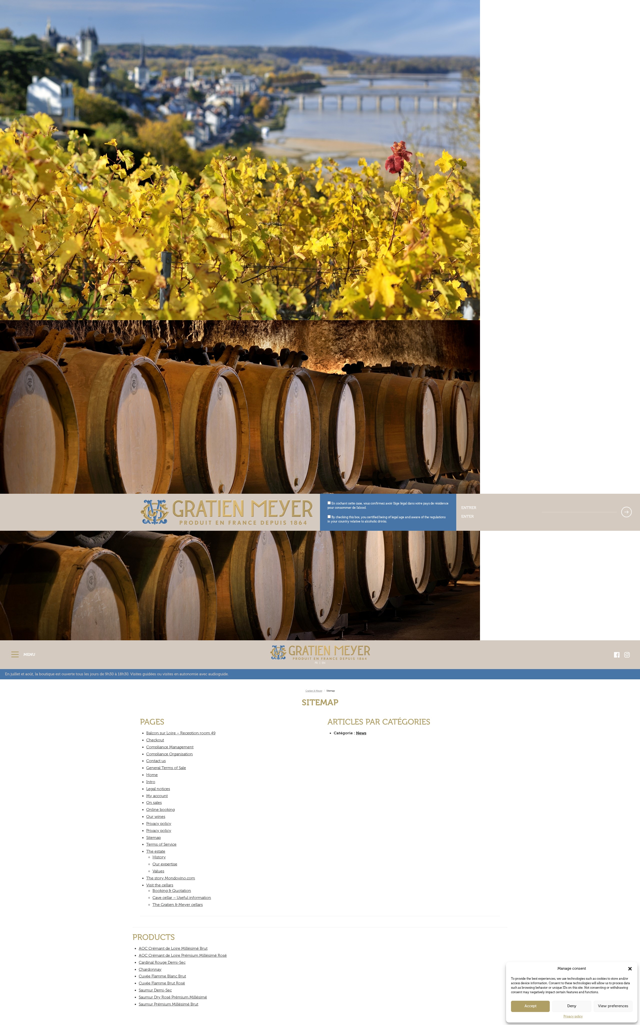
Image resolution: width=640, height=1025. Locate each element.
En (323, 663)
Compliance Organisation (169, 754)
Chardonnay (150, 969)
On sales (154, 802)
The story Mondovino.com (170, 878)
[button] (630, 968)
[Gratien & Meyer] (320, 652)
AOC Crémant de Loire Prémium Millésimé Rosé (183, 955)
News (361, 733)
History (159, 857)
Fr (316, 663)
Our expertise (164, 864)
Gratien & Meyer (314, 691)
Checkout (155, 740)
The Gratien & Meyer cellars (177, 904)
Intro (150, 782)
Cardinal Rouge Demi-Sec (162, 962)
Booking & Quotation (171, 890)
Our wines (155, 816)
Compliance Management (170, 747)
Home (152, 775)
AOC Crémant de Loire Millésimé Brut (173, 948)
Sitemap (153, 837)
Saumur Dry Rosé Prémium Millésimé (173, 997)
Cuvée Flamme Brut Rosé (162, 983)
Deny (571, 1006)
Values (158, 871)
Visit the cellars (159, 885)
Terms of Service (161, 844)
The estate (155, 851)
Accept (530, 1006)
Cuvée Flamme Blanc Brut (162, 976)
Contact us (156, 761)
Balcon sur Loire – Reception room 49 (181, 733)
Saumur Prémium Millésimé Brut (168, 1004)
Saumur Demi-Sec (155, 990)
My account (157, 796)
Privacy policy (573, 1016)
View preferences (613, 1006)
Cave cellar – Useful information (181, 897)
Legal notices (158, 789)
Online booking (160, 809)
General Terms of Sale (166, 768)
